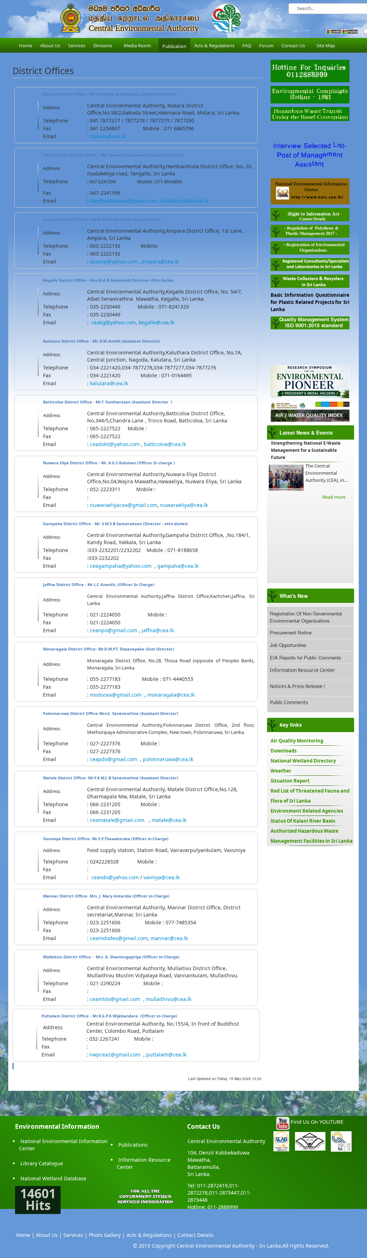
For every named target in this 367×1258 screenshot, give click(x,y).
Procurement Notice (290, 632)
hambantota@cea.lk (184, 200)
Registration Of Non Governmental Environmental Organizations (306, 617)
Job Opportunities (288, 645)
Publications (133, 1144)
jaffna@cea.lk (158, 630)
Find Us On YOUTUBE (317, 1121)
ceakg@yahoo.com (113, 322)
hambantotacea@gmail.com (123, 200)
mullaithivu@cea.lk (168, 999)
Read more (333, 497)
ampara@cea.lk (160, 261)
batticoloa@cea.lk (165, 444)
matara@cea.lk (107, 136)
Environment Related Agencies (307, 811)
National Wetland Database (53, 1178)
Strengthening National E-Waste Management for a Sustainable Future (305, 450)
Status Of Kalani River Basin (303, 821)
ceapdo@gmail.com (113, 759)
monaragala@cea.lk (171, 694)
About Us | (49, 1235)
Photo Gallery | (107, 1235)
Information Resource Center (302, 670)
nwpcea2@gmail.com (114, 1054)
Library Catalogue (41, 1163)
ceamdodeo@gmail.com (119, 938)
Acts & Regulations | (151, 1235)
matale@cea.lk (169, 820)
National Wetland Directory (303, 761)
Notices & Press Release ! (297, 686)
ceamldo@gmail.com (115, 999)
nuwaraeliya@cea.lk (184, 505)
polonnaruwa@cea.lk (168, 759)
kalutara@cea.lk (109, 383)
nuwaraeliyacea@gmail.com (123, 505)
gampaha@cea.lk (178, 565)
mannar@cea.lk (169, 938)
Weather (281, 771)
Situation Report (290, 781)
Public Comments (289, 702)
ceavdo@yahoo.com (115, 877)
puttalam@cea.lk (166, 1054)
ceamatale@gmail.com (117, 820)
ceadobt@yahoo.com (115, 444)
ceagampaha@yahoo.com (121, 565)
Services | (75, 1235)
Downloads (283, 750)
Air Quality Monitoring (297, 740)
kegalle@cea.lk (156, 322)
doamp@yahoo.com (113, 261)
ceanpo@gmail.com (113, 630)
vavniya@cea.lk (161, 877)
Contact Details (195, 1235)
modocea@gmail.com (116, 694)
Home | (25, 1235)
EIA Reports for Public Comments (305, 657)
